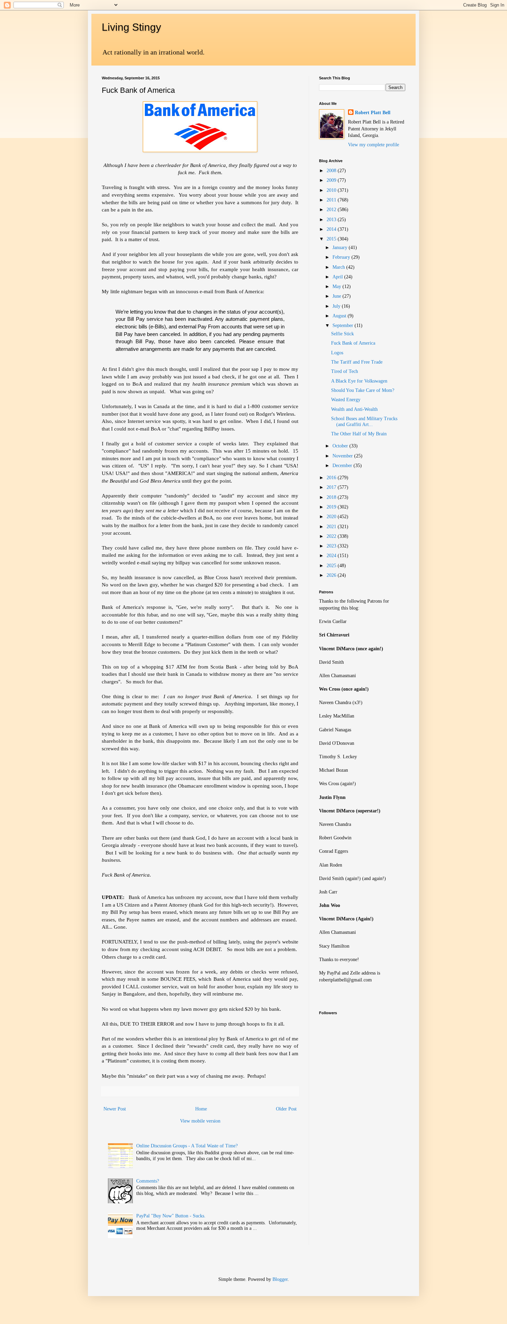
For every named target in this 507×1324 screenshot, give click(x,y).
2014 (332, 229)
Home (201, 1108)
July (337, 306)
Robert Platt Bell (372, 112)
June (337, 296)
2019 (332, 507)
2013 (332, 219)
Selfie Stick (342, 333)
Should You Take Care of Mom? (362, 390)
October (340, 445)
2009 (332, 180)
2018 (332, 497)
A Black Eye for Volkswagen (359, 381)
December (343, 465)
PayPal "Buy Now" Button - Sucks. (171, 1215)
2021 (332, 526)
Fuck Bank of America (353, 343)
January (340, 247)
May (337, 286)
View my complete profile (373, 144)
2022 (332, 536)
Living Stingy (131, 27)
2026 (332, 575)
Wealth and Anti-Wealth (354, 409)
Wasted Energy (345, 399)
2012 (332, 209)
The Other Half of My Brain (359, 433)
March (339, 267)
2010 (332, 190)
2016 (332, 477)
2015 (332, 238)
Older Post (286, 1108)
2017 (332, 487)
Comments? (147, 1181)
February (341, 257)
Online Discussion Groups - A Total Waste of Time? (187, 1145)
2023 (332, 546)
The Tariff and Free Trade (356, 362)
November (343, 455)
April (338, 276)
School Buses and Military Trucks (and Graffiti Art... (364, 421)
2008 (332, 170)
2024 (332, 555)
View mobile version (200, 1121)
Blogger (280, 1279)
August (340, 315)
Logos (337, 352)
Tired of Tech (344, 371)
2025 (332, 565)
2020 (332, 516)
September (343, 325)
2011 (332, 199)
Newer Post (114, 1108)
